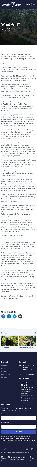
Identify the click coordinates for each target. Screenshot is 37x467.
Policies (4, 377)
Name (3, 414)
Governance (5, 374)
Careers (4, 365)
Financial (4, 371)
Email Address (5, 422)
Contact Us (27, 378)
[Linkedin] (9, 316)
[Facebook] (3, 316)
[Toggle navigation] (34, 4)
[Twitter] (15, 316)
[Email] (20, 316)
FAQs (3, 368)
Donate (28, 4)
